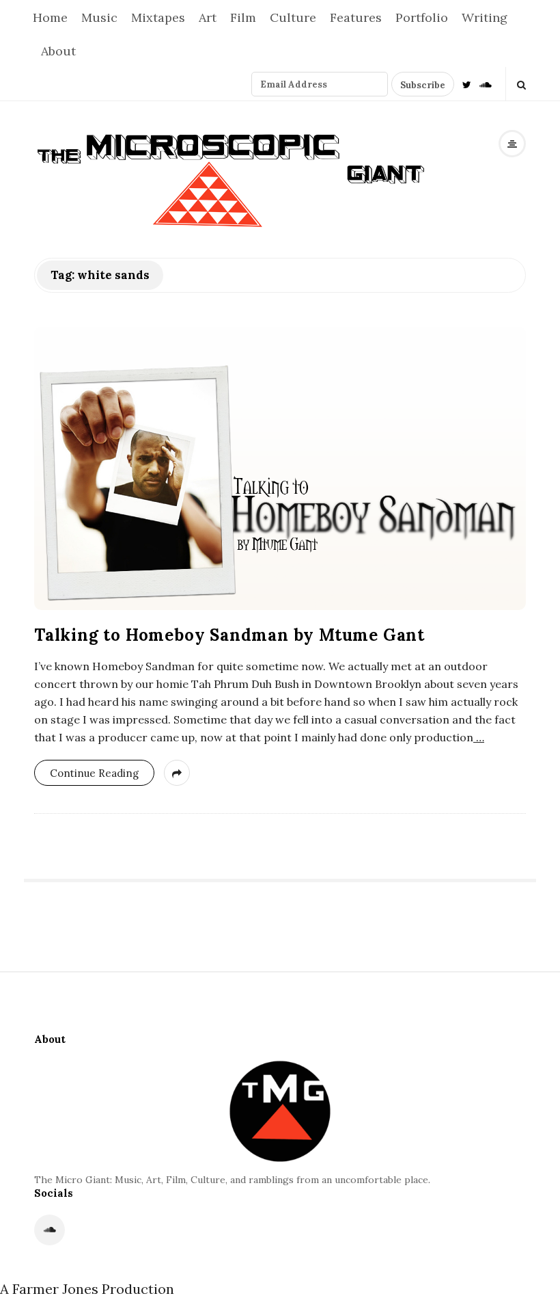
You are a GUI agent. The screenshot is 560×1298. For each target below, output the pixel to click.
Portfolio (421, 17)
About (58, 51)
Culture (293, 17)
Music (99, 17)
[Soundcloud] (485, 84)
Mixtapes (158, 17)
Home (50, 17)
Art (207, 17)
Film (243, 17)
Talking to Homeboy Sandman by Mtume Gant (229, 635)
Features (356, 17)
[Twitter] (466, 84)
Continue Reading (94, 773)
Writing (484, 17)
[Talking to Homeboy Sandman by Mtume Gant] (280, 468)
